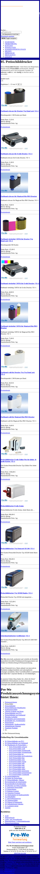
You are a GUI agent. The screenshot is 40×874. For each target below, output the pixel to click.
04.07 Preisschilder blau (17, 758)
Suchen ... (4, 30)
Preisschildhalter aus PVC (13, 713)
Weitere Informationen (7, 873)
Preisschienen (9, 722)
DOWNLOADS (10, 47)
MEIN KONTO (10, 55)
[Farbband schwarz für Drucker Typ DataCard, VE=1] (14, 107)
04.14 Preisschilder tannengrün (19, 771)
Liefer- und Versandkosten (13, 819)
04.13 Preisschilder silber (17, 769)
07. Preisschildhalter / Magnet (14, 780)
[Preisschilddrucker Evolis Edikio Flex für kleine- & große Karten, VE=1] (14, 455)
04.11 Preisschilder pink (17, 765)
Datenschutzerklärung (12, 823)
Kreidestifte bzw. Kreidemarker (15, 721)
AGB (7, 816)
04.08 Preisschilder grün (17, 760)
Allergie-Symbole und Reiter (14, 711)
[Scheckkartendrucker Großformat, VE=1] (14, 632)
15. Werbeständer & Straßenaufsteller (17, 795)
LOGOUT (8, 57)
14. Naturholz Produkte (12, 793)
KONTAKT (9, 45)
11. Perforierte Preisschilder (14, 787)
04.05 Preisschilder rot (16, 754)
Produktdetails (5, 127)
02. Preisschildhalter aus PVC (14, 741)
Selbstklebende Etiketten (13, 726)
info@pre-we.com (20, 853)
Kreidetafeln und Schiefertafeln (15, 719)
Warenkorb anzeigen (7, 36)
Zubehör (7, 808)
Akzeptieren (4, 871)
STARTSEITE (10, 42)
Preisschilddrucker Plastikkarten (15, 708)
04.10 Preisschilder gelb (17, 763)
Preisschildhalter (10, 706)
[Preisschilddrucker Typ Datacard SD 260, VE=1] (14, 544)
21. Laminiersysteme (11, 806)
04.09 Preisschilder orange (17, 761)
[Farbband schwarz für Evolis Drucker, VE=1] (14, 150)
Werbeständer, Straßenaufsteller (15, 724)
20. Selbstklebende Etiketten (14, 804)
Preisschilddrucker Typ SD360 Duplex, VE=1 (17, 593)
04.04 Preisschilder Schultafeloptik (20, 752)
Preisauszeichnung (11, 702)
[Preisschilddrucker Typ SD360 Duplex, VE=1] (14, 589)
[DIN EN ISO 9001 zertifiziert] (20, 19)
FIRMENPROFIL (11, 44)
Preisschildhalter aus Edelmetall (15, 715)
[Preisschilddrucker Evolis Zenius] (14, 502)
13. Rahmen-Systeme (12, 791)
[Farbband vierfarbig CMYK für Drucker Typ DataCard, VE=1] (14, 235)
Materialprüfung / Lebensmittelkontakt (17, 821)
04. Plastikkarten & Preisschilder (15, 745)
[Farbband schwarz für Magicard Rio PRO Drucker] (14, 192)
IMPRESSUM (9, 53)
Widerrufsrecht (9, 817)
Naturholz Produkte (11, 728)
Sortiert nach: (5, 79)
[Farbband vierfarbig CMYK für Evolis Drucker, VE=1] (14, 279)
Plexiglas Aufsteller (11, 717)
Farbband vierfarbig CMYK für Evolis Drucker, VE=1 (20, 283)
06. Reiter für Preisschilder (13, 778)
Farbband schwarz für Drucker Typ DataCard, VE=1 (20, 111)
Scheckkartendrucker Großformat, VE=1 (15, 636)
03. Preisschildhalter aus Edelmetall (16, 743)
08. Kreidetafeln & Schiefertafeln (15, 782)
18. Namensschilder (11, 800)
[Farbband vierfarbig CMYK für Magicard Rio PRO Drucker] (14, 322)
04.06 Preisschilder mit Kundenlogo (20, 756)
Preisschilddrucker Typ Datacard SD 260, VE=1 (17, 548)
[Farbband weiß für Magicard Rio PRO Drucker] (14, 413)
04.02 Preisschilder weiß (17, 749)
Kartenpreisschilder (11, 709)
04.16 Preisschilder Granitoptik (19, 774)
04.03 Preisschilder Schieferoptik (19, 750)
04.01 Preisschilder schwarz (18, 747)
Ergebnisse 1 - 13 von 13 (9, 84)
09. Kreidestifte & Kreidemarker (15, 784)
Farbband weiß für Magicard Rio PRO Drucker (17, 417)
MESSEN (8, 51)
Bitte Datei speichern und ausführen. (20, 842)
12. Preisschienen (10, 789)
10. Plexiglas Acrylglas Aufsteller (15, 785)
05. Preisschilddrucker (12, 776)
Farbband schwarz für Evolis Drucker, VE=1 (16, 154)
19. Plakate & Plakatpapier (13, 802)
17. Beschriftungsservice (13, 798)
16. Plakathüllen (10, 797)
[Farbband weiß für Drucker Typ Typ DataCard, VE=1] (14, 368)
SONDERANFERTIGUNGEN (15, 49)
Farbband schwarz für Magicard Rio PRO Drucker (19, 196)
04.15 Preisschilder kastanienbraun (20, 773)
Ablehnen (11, 871)
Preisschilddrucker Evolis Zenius (12, 506)
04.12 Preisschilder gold (17, 767)
